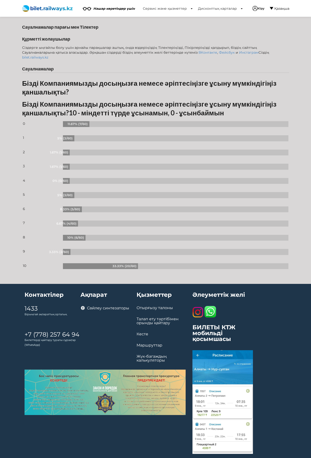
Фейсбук (227, 52)
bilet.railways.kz (35, 57)
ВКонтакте (208, 52)
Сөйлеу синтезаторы (107, 308)
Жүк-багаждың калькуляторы (152, 358)
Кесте (142, 334)
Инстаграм (249, 52)
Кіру (261, 8)
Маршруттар (149, 345)
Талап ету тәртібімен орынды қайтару (158, 321)
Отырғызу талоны (155, 308)
